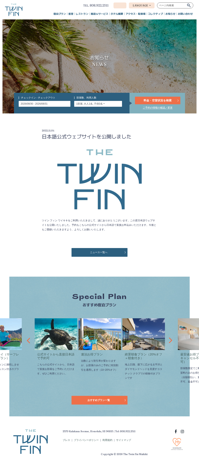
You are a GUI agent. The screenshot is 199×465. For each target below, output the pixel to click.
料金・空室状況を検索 (158, 100)
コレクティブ (155, 13)
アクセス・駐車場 (136, 13)
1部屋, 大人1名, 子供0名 (89, 103)
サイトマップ (123, 440)
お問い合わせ (185, 13)
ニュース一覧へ (98, 252)
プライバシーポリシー (86, 440)
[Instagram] (182, 431)
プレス (66, 440)
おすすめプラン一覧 (99, 400)
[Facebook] (175, 431)
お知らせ (170, 13)
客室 (70, 13)
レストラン (82, 13)
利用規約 (107, 440)
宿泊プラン (59, 13)
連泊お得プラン (92, 354)
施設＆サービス (99, 13)
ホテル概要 (117, 13)
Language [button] (141, 5)
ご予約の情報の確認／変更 (158, 107)
